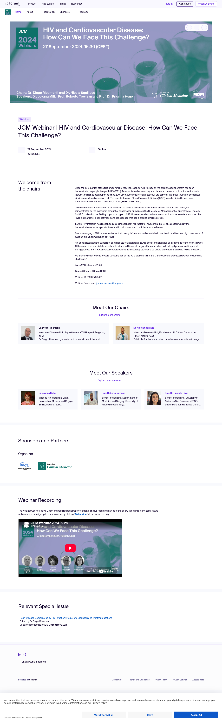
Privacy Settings (180, 680)
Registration (48, 12)
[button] (78, 4)
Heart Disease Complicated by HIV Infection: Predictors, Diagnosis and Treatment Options (66, 618)
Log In (169, 4)
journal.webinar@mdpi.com (110, 283)
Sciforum (33, 680)
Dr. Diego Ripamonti (49, 328)
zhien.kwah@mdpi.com (34, 662)
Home (18, 12)
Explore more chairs (109, 315)
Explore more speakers (109, 380)
